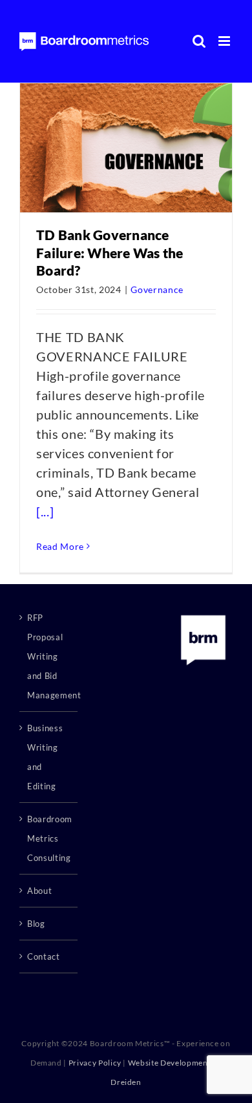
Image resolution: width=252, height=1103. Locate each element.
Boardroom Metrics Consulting (49, 838)
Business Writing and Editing (45, 757)
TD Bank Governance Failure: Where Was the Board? (110, 252)
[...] (45, 511)
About (39, 890)
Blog (36, 923)
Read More (60, 546)
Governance (157, 289)
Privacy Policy (94, 1063)
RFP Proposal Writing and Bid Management (49, 656)
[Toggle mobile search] (199, 41)
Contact (43, 956)
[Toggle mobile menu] (225, 41)
